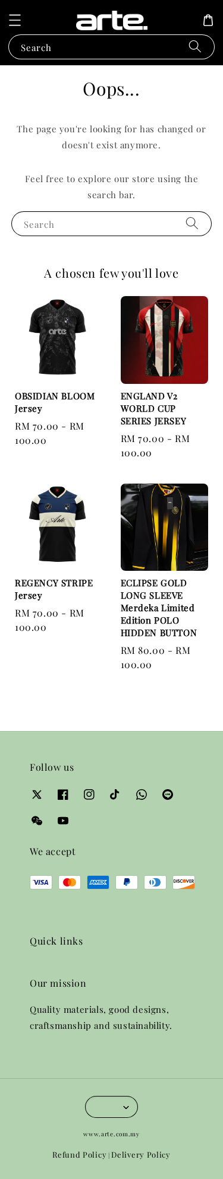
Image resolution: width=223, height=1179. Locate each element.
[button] (15, 20)
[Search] (195, 46)
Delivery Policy (141, 1154)
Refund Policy (79, 1154)
